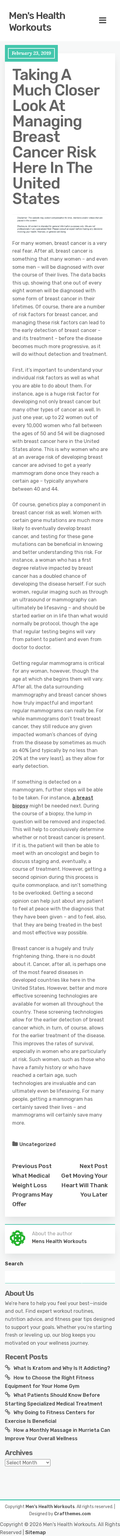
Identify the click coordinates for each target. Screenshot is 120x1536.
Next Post (94, 1166)
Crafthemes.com (72, 1513)
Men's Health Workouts (37, 21)
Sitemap (35, 1532)
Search (14, 1264)
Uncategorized (37, 1144)
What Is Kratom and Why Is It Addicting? (62, 1368)
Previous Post (32, 1166)
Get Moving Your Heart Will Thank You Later (84, 1185)
